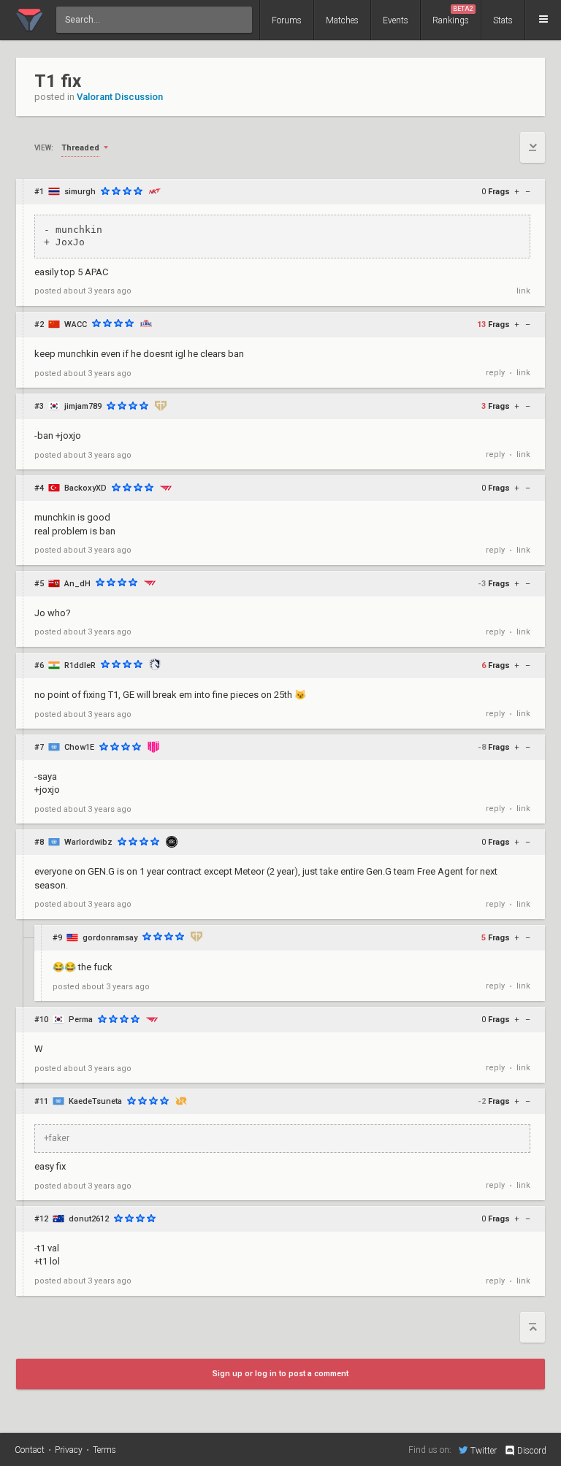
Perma (81, 1019)
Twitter (483, 1450)
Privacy (69, 1450)
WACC (75, 324)
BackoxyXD (85, 488)
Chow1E (79, 747)
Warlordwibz (88, 842)
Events (395, 20)
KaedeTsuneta (95, 1101)
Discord (531, 1451)
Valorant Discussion (120, 96)
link (523, 291)
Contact (30, 1450)
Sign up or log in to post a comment (280, 1373)
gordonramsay (110, 938)
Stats (503, 20)
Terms (104, 1450)
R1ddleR (80, 665)
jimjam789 (83, 406)
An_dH (77, 583)
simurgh (80, 191)
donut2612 (89, 1219)
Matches (342, 20)
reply (495, 373)
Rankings (452, 15)
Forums (287, 20)
